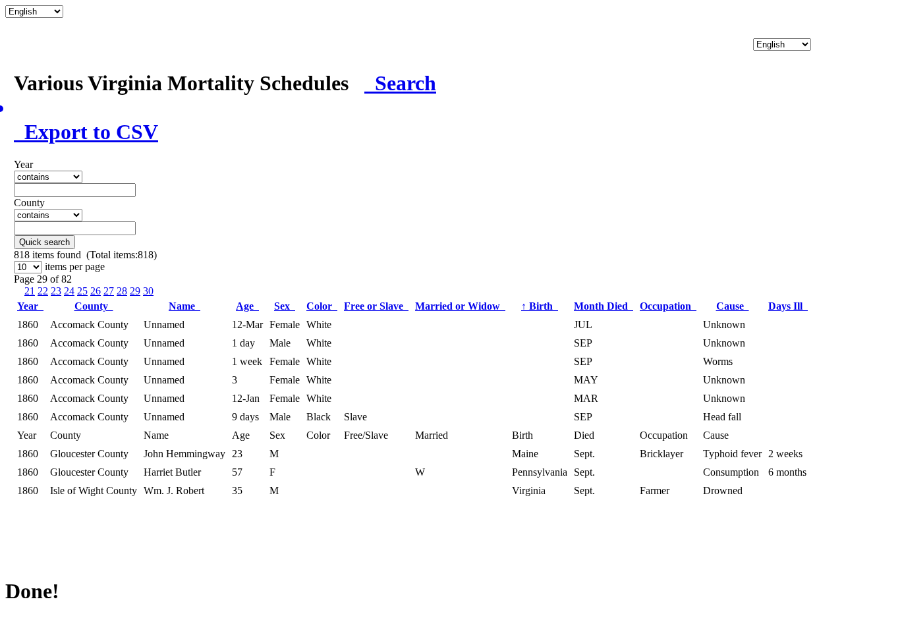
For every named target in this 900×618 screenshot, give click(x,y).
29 (135, 290)
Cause (732, 306)
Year (30, 306)
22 (43, 290)
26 (95, 290)
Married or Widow (460, 306)
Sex (284, 306)
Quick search (44, 242)
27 (108, 290)
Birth (539, 306)
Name (184, 306)
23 (56, 290)
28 (122, 290)
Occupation (668, 306)
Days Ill (788, 306)
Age (247, 306)
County (93, 306)
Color (321, 306)
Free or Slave (376, 306)
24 (69, 290)
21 (29, 290)
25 (82, 290)
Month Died (603, 306)
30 (148, 290)
